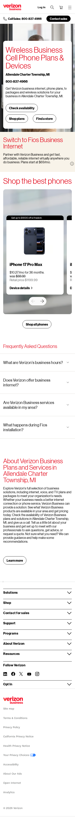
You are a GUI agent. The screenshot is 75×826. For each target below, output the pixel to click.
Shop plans (17, 118)
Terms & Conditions (15, 718)
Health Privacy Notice (16, 745)
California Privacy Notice (18, 736)
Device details (20, 288)
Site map (8, 708)
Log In (41, 7)
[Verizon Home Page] (13, 700)
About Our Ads (12, 773)
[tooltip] (72, 163)
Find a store (44, 118)
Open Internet (12, 782)
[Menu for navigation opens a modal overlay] (69, 7)
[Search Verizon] (52, 7)
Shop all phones (37, 324)
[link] (33, 301)
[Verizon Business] (12, 7)
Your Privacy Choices (16, 755)
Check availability (21, 108)
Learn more (15, 560)
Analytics (9, 792)
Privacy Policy (11, 727)
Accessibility (11, 764)
